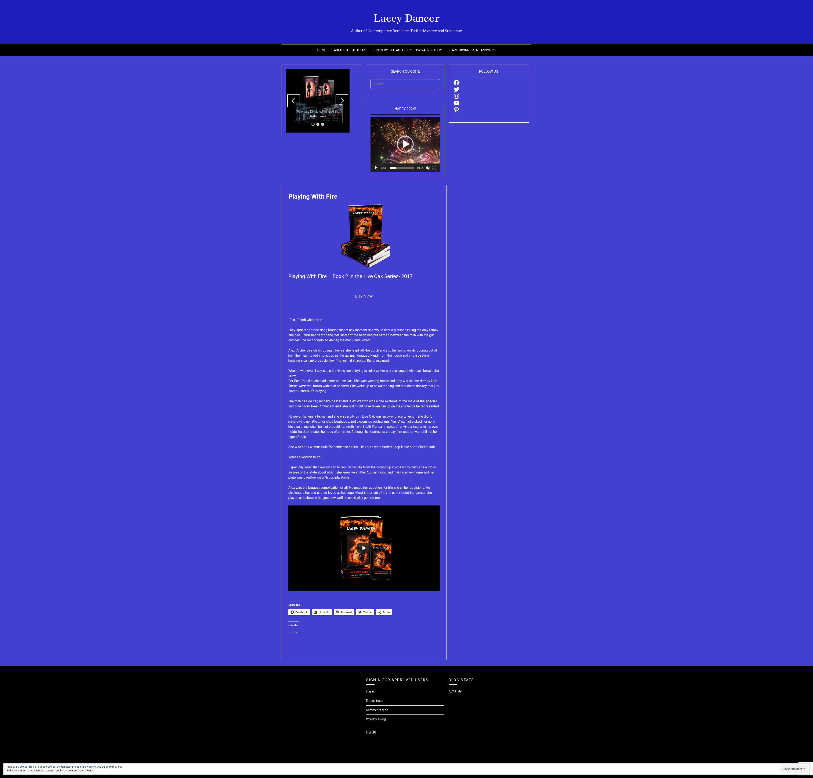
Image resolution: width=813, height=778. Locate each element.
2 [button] (317, 124)
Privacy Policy (429, 50)
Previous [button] (293, 100)
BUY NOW (364, 296)
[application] (405, 144)
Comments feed (377, 710)
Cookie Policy (86, 770)
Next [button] (342, 100)
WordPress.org (376, 719)
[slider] (402, 168)
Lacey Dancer (406, 17)
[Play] (376, 168)
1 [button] (313, 124)
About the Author (349, 50)
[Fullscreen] (434, 168)
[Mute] (428, 168)
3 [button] (322, 124)
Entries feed (374, 700)
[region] (318, 101)
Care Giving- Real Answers (472, 50)
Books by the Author (391, 50)
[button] (405, 144)
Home (321, 50)
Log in (370, 691)
